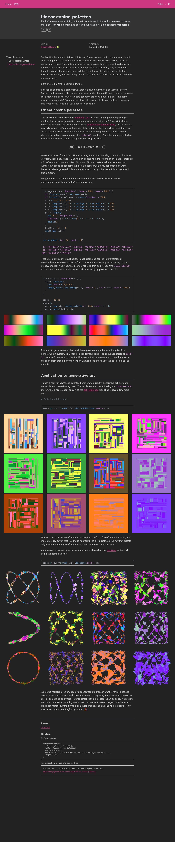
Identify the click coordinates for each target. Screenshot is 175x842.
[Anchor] (85, 110)
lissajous (111, 550)
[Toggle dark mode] (169, 4)
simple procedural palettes (101, 124)
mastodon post (83, 117)
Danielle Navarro (48, 47)
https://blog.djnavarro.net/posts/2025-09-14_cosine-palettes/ (69, 771)
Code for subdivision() (55, 399)
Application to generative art (22, 64)
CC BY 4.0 (45, 727)
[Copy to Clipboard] (132, 189)
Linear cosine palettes (19, 60)
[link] (162, 4)
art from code (91, 390)
